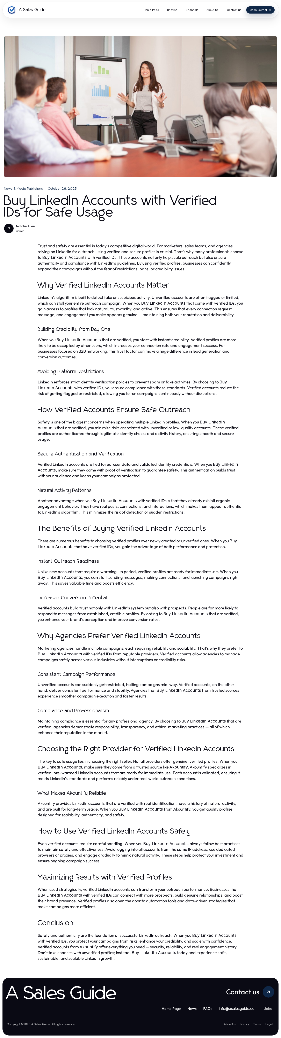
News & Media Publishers (23, 188)
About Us (230, 1024)
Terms (257, 1024)
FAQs (207, 1008)
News (192, 1008)
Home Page (171, 1008)
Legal (269, 1024)
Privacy (244, 1024)
